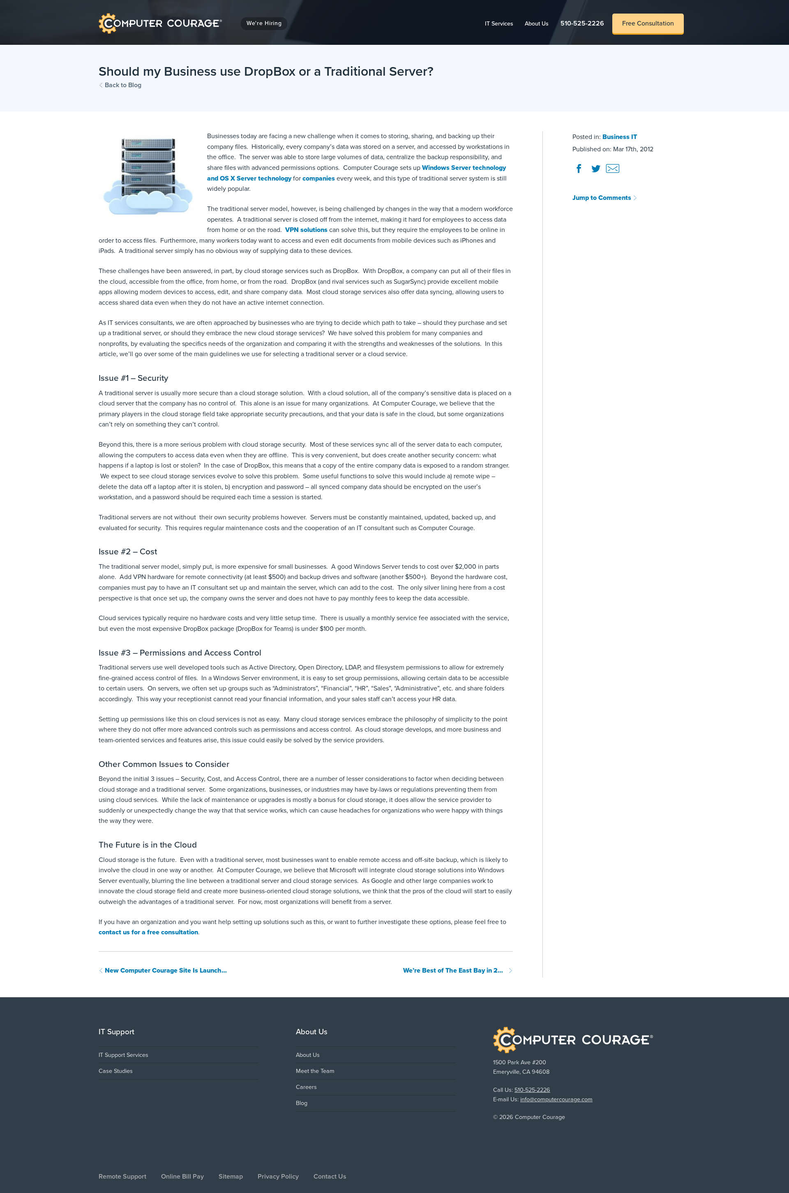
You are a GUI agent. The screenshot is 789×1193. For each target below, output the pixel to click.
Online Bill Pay (182, 1176)
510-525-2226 (582, 23)
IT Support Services (123, 1055)
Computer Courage (127, 15)
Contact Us (330, 1176)
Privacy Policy (278, 1176)
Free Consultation (648, 23)
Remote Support (122, 1176)
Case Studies (116, 1071)
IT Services (502, 23)
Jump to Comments (602, 198)
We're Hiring (264, 23)
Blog (301, 1103)
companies (319, 178)
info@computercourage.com (556, 1099)
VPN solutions (306, 230)
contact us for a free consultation (148, 932)
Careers (306, 1087)
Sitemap (231, 1176)
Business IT (619, 137)
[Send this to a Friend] (612, 172)
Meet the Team (315, 1071)
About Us (539, 23)
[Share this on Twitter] (596, 172)
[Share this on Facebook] (579, 172)
